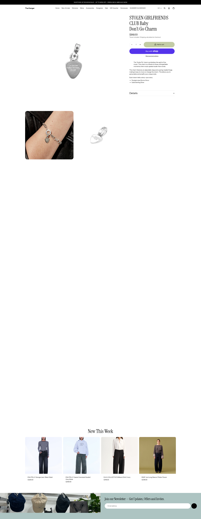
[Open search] (164, 8)
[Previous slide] (28, 455)
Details (133, 93)
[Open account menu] (169, 8)
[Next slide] (59, 455)
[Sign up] (194, 506)
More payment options (152, 56)
